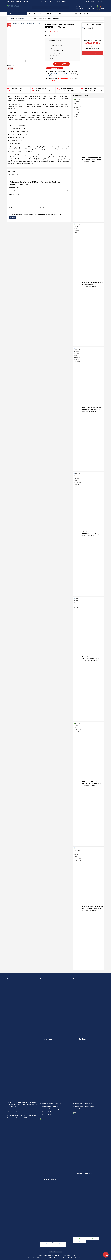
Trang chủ (32, 14)
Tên (10, 207)
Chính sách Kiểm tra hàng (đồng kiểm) (51, 1109)
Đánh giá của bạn (14, 187)
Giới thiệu (41, 14)
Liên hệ (89, 14)
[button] (79, 7)
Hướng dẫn (74, 14)
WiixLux (52, 1257)
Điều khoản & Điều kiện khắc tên (83, 1109)
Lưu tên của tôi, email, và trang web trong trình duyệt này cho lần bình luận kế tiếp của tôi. (36, 214)
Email (42, 207)
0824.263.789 (92, 43)
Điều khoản (63, 14)
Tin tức (82, 14)
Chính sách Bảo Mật (46, 1112)
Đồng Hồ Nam (23, 18)
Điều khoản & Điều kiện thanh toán (84, 1103)
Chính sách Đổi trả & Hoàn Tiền (49, 1106)
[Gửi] (67, 7)
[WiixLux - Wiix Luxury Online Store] (15, 8)
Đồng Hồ (16, 18)
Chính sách (51, 14)
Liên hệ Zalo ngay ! (92, 53)
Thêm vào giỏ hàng (61, 64)
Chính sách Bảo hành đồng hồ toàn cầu (51, 1114)
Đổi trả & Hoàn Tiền (64, 1255)
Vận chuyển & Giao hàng (50, 1255)
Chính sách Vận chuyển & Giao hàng (51, 1103)
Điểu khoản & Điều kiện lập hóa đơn (84, 1106)
